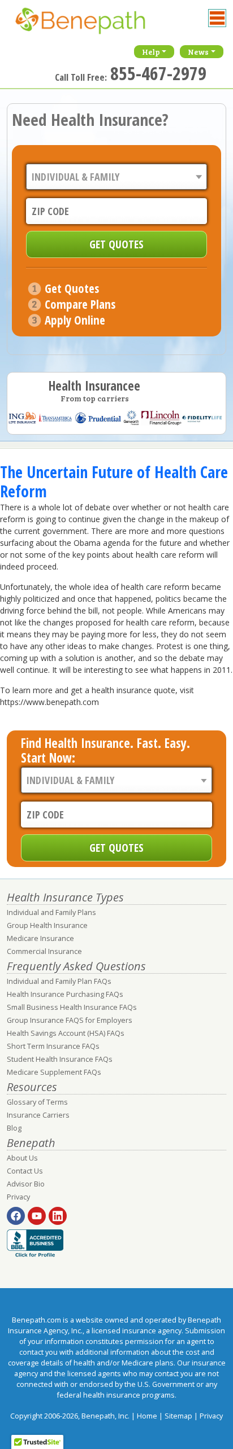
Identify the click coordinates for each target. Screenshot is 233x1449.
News (198, 51)
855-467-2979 (158, 73)
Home (147, 1416)
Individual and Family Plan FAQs (59, 981)
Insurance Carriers (38, 1115)
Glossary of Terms (37, 1102)
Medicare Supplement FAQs (54, 1072)
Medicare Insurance (40, 938)
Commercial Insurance (44, 951)
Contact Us (25, 1171)
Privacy (18, 1197)
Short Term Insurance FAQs (53, 1046)
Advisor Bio (26, 1184)
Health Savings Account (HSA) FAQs (65, 1033)
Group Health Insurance (47, 925)
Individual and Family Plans (51, 912)
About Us (22, 1158)
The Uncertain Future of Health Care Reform (114, 481)
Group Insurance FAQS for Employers (69, 1020)
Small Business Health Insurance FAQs (72, 1007)
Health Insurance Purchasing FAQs (65, 994)
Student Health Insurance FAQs (60, 1059)
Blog (14, 1128)
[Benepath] (91, 25)
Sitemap (178, 1416)
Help (151, 51)
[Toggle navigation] (217, 18)
